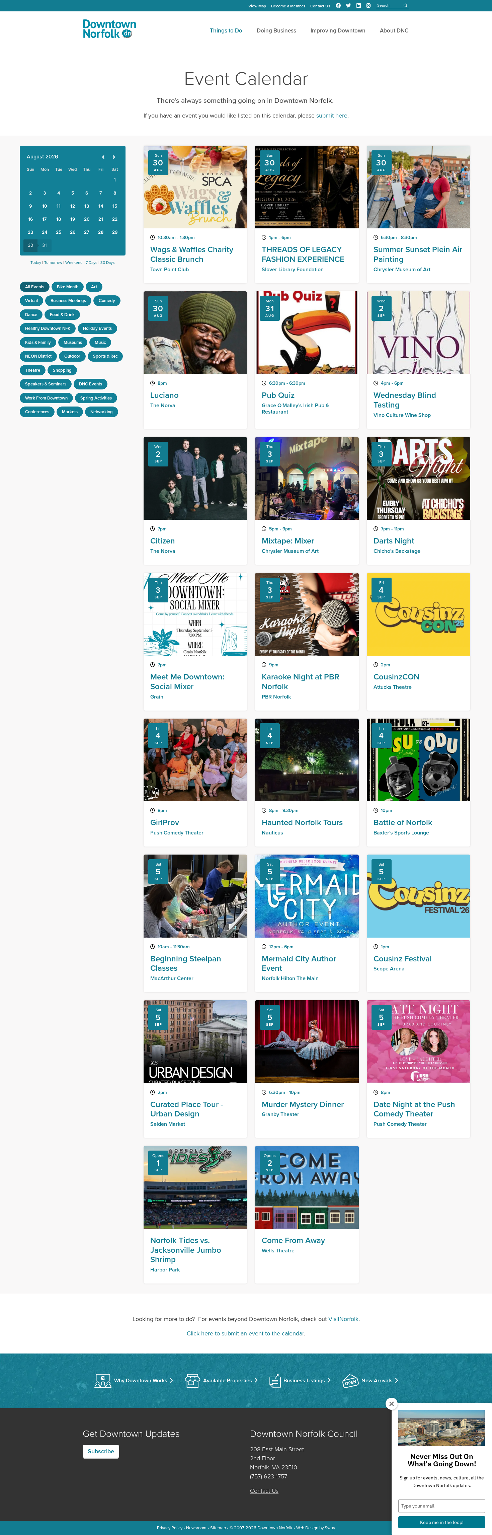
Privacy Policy (169, 1528)
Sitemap (218, 1528)
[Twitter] (348, 5)
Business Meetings (68, 300)
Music (100, 342)
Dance (31, 314)
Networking (101, 412)
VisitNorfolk (343, 1319)
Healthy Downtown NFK (47, 328)
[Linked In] (358, 5)
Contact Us (320, 6)
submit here (331, 115)
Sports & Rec (105, 356)
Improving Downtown (338, 30)
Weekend (74, 263)
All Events (34, 287)
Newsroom (196, 1528)
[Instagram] (368, 5)
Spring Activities (96, 398)
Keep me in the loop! (442, 1522)
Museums (73, 342)
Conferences (37, 412)
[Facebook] (338, 5)
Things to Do (226, 30)
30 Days (107, 263)
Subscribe (101, 1451)
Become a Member (288, 6)
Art (94, 287)
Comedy (107, 300)
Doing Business (276, 30)
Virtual (31, 300)
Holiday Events (97, 328)
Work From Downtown (46, 398)
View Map (257, 6)
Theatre (32, 370)
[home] (109, 30)
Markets (70, 412)
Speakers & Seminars (45, 384)
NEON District (38, 356)
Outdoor (72, 356)
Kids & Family (38, 342)
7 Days (91, 263)
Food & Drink (62, 314)
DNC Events (90, 384)
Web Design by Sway (315, 1528)
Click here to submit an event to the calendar (245, 1333)
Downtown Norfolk (275, 1528)
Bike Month (67, 287)
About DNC (394, 30)
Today (35, 263)
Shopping (62, 370)
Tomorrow (53, 263)
